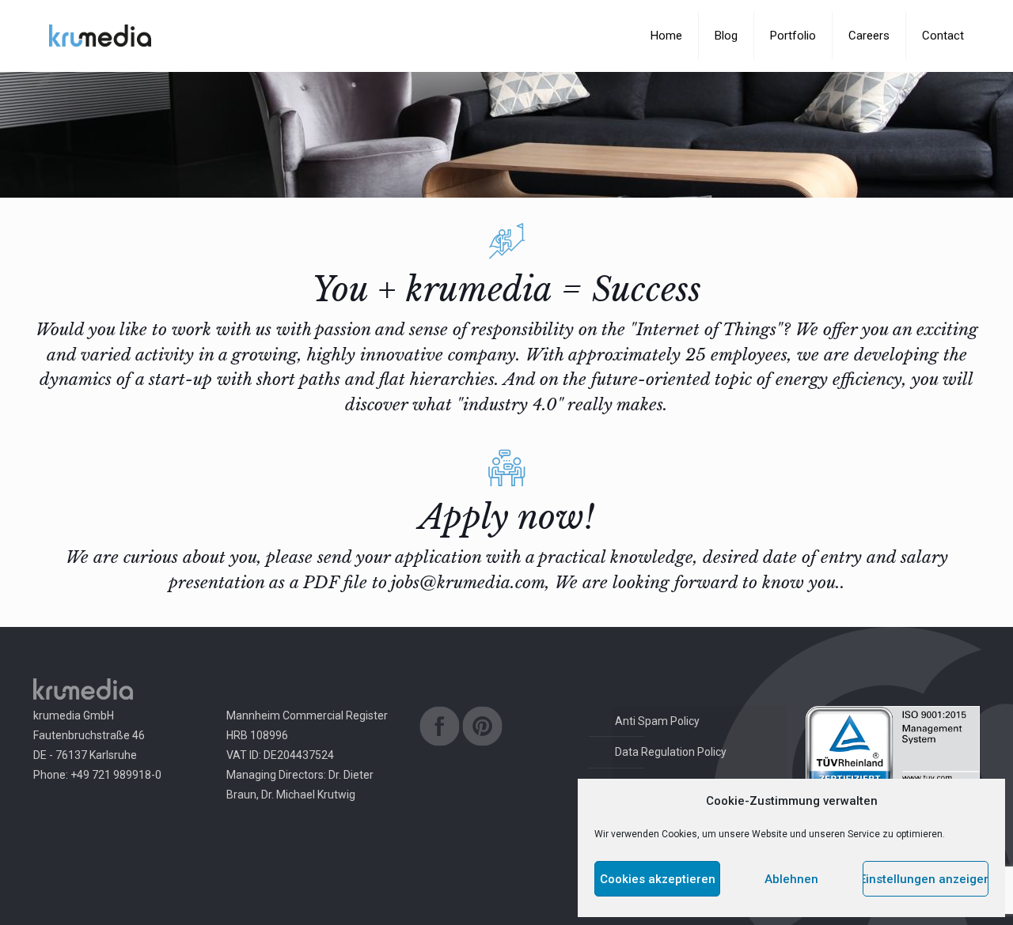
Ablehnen (791, 879)
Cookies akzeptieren (657, 879)
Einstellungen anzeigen (925, 879)
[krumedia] (100, 35)
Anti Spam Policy (657, 721)
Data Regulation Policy (671, 752)
